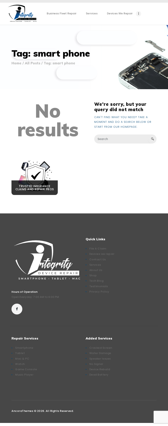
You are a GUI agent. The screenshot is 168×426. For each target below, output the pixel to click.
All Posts (32, 63)
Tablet (20, 353)
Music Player (24, 375)
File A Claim (97, 249)
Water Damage (100, 353)
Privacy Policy (99, 292)
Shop (93, 275)
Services (95, 265)
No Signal (96, 364)
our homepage (125, 127)
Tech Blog (96, 281)
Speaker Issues (100, 359)
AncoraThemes (22, 411)
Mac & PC (22, 359)
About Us (95, 270)
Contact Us (97, 259)
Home (16, 63)
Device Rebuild (99, 369)
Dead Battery (99, 375)
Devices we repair (102, 254)
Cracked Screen (100, 348)
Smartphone (24, 348)
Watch (20, 364)
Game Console (26, 369)
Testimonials (98, 286)
